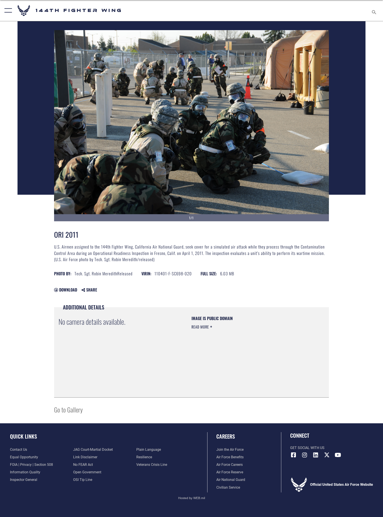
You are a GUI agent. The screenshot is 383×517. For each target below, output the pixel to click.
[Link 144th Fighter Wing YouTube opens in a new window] (337, 455)
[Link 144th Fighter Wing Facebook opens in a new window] (293, 455)
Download (67, 290)
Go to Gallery (68, 409)
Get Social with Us (307, 448)
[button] (7, 10)
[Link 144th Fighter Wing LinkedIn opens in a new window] (315, 455)
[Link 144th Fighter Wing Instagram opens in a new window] (304, 455)
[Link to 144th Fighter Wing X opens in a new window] (326, 455)
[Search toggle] (375, 10)
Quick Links (23, 436)
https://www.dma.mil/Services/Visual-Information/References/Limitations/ (235, 358)
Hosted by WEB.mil (191, 498)
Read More (201, 327)
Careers (225, 436)
